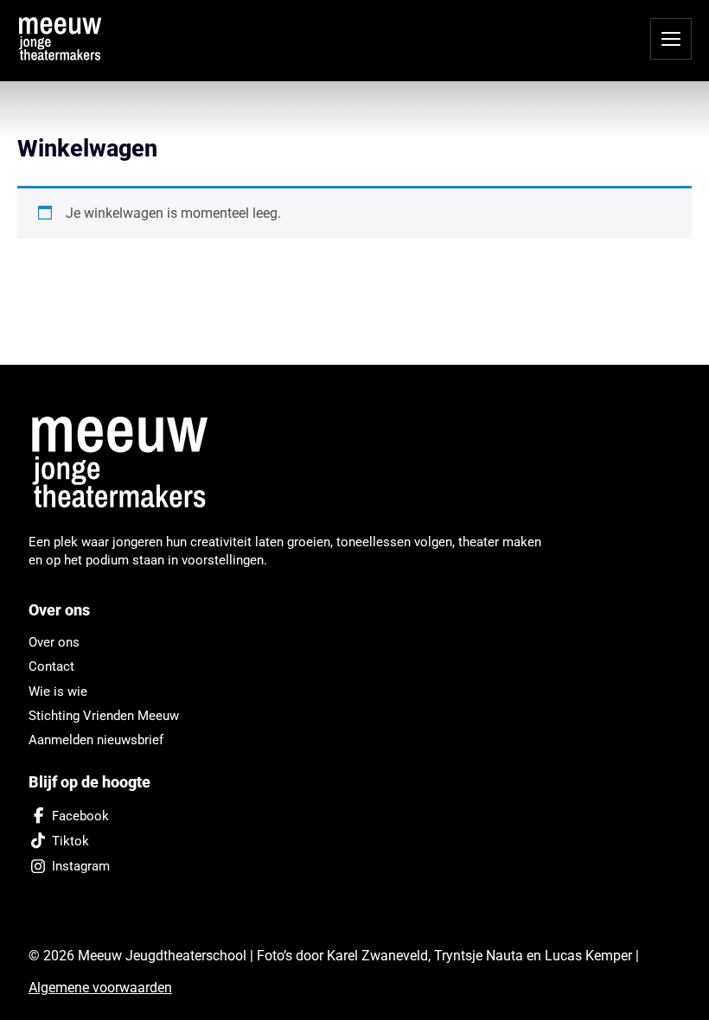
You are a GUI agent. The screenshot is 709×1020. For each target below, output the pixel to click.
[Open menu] (671, 39)
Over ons (54, 642)
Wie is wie (58, 691)
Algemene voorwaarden (100, 987)
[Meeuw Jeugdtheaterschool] (130, 463)
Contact (51, 666)
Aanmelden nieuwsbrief (96, 740)
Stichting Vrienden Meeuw (104, 716)
